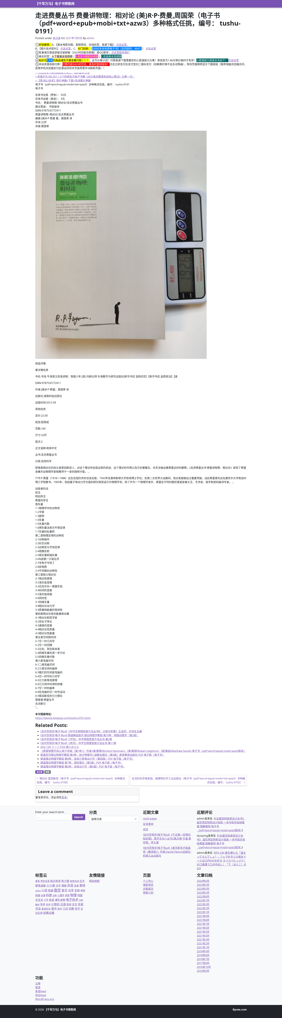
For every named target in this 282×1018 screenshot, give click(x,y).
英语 (51, 900)
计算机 (55, 904)
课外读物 (60, 900)
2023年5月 (203, 885)
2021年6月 (203, 928)
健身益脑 (40, 885)
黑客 (37, 881)
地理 (37, 895)
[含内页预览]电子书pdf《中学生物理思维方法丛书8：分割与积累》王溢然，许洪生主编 (91, 731)
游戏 (67, 895)
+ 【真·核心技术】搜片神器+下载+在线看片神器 (63, 80)
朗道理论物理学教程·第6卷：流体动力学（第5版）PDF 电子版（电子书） (82, 766)
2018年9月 (203, 951)
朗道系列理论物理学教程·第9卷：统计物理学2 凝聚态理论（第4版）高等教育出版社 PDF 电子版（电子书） (102, 755)
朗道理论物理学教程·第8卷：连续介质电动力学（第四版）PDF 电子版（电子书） (87, 759)
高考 (59, 908)
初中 (48, 904)
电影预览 (148, 885)
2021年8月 (203, 920)
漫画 (64, 885)
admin (90, 38)
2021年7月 (203, 924)
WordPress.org (44, 999)
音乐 (64, 890)
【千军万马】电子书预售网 (54, 3)
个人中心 (148, 881)
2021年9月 (203, 916)
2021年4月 (203, 935)
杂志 (70, 885)
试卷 (55, 895)
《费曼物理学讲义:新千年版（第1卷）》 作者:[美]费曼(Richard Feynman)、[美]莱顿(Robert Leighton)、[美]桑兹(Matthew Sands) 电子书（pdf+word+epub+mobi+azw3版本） (143, 751)
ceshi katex (150, 818)
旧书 (82, 881)
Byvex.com (240, 1009)
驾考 (42, 904)
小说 (44, 890)
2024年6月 (203, 881)
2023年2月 (203, 892)
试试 (145, 829)
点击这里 (121, 44)
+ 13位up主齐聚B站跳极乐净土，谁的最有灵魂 (62, 72)
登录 (64, 797)
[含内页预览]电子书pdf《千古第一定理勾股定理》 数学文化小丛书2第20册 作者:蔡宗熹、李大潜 (167, 838)
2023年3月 (203, 889)
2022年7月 (203, 900)
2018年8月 (203, 955)
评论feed (40, 995)
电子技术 (72, 900)
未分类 (57, 38)
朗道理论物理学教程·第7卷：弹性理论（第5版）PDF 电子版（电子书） (81, 762)
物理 (47, 772)
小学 (46, 899)
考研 (82, 890)
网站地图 (94, 881)
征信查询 (148, 824)
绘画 (51, 890)
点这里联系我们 (120, 52)
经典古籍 (48, 913)
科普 (49, 895)
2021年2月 (203, 943)
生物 (77, 890)
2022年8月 (203, 896)
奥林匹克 (46, 908)
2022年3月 (203, 904)
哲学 (77, 908)
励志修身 (55, 881)
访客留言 (148, 889)
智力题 (65, 881)
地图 (80, 895)
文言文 (39, 900)
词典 (71, 908)
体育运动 (74, 881)
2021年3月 (203, 939)
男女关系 (45, 881)
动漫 (43, 895)
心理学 (60, 895)
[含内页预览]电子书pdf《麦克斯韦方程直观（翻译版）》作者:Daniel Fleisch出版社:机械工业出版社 (167, 851)
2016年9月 (203, 971)
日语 (63, 904)
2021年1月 (203, 947)
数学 (57, 890)
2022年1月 (203, 912)
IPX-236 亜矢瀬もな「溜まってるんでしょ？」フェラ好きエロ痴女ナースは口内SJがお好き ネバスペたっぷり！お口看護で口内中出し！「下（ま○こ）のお (221, 860)
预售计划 (148, 892)
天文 (74, 904)
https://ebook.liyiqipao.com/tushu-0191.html (62, 718)
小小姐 (50, 885)
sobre (38, 890)
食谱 (76, 885)
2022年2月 (203, 908)
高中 (54, 908)
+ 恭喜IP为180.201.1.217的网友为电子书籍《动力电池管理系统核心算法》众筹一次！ (85, 76)
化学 (71, 890)
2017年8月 (203, 963)
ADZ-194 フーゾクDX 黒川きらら (59, 747)
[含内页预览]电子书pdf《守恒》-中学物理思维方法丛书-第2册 (76, 739)
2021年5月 (203, 932)
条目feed (40, 991)
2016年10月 (204, 967)
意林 (82, 885)
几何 (65, 908)
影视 (68, 904)
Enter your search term (49, 812)
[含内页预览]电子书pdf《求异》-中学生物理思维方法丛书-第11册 (78, 743)
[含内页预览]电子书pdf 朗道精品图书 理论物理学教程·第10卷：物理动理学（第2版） (89, 735)
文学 (58, 885)
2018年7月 (203, 959)
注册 (37, 983)
